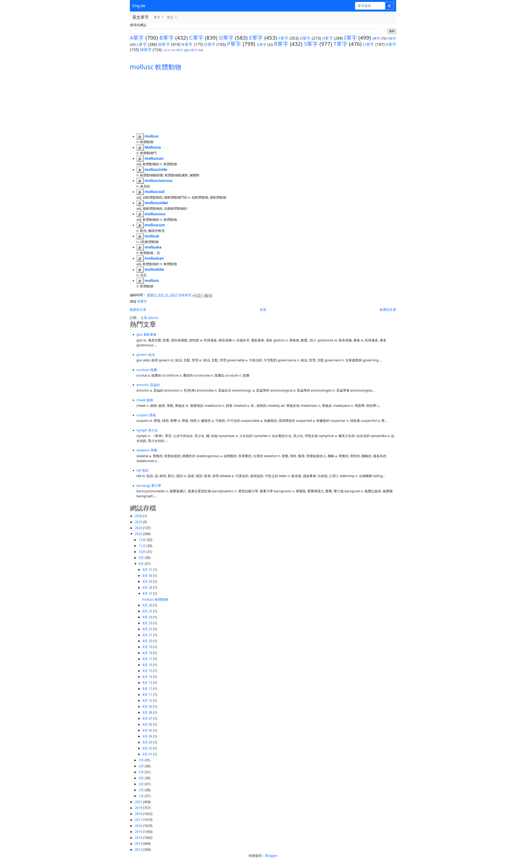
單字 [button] (157, 17)
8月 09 (148, 706)
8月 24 (148, 617)
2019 (139, 808)
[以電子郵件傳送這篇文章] (195, 296)
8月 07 (148, 718)
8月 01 (148, 754)
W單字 (146, 49)
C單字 (196, 37)
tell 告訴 (142, 470)
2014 (139, 837)
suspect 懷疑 (146, 415)
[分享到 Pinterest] (210, 296)
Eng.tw (138, 5)
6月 (142, 766)
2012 (139, 849)
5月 (142, 772)
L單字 (142, 44)
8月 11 (148, 694)
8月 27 (148, 593)
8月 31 (148, 569)
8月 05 (148, 730)
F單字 (283, 38)
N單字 (187, 44)
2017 (139, 820)
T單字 (340, 43)
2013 (139, 843)
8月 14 (148, 676)
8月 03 (148, 742)
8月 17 (148, 659)
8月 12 (148, 688)
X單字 (166, 50)
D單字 (226, 37)
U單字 (368, 44)
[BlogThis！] (199, 296)
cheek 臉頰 (144, 400)
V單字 (391, 44)
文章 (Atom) (149, 318)
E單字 (256, 37)
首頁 (263, 309)
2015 (139, 831)
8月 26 (148, 605)
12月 (142, 540)
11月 (142, 545)
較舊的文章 (388, 309)
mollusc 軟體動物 (155, 66)
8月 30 (148, 575)
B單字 (166, 37)
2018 (139, 814)
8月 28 (148, 587)
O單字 (210, 44)
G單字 (305, 38)
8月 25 (148, 611)
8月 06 (148, 724)
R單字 (281, 43)
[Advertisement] (263, 102)
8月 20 (148, 641)
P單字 (234, 43)
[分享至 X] (203, 296)
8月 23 (148, 623)
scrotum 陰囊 (146, 370)
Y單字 (179, 50)
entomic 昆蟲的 (148, 385)
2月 (142, 790)
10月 (142, 551)
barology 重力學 (148, 485)
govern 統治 (145, 354)
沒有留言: (185, 295)
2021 (139, 802)
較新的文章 (138, 309)
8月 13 (148, 682)
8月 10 (148, 700)
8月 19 (148, 647)
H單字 (327, 38)
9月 (142, 557)
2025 (139, 522)
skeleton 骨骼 (146, 450)
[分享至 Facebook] (206, 296)
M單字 (164, 44)
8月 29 (148, 581)
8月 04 (148, 736)
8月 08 (148, 712)
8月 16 (148, 665)
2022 (139, 534)
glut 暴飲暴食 (146, 334)
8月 (142, 563)
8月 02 (148, 748)
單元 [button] (170, 17)
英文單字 (140, 17)
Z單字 (193, 50)
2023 (139, 528)
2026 (139, 516)
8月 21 (148, 635)
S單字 (311, 43)
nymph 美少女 (147, 430)
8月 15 (148, 670)
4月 (142, 778)
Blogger (271, 855)
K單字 (392, 38)
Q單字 (261, 44)
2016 (139, 825)
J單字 (376, 38)
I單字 (350, 37)
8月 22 (148, 629)
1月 (142, 796)
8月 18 (148, 653)
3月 (142, 784)
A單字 (137, 37)
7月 (142, 760)
